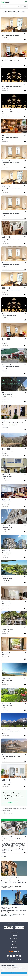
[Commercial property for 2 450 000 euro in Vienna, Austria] (14, 55)
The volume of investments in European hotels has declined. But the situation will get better (13, 882)
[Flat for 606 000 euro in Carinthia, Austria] (14, 623)
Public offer (14, 947)
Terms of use (14, 935)
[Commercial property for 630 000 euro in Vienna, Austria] (14, 182)
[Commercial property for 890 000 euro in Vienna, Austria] (14, 29)
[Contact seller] (25, 40)
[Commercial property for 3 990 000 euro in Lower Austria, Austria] (14, 80)
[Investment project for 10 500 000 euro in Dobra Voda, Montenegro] (14, 837)
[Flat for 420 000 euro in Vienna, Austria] (14, 649)
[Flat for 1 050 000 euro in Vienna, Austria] (14, 598)
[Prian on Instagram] (8, 956)
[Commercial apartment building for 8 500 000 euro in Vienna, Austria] (14, 418)
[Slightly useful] (7, 813)
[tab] (4, 857)
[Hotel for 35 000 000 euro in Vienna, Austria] (14, 390)
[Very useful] (12, 813)
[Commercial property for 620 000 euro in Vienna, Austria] (14, 157)
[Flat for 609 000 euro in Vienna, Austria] (14, 547)
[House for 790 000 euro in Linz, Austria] (14, 470)
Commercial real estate (6, 879)
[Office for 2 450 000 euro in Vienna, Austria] (14, 335)
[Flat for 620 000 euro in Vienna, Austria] (14, 496)
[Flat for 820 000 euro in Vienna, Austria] (14, 521)
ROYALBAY (4, 852)
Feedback (14, 944)
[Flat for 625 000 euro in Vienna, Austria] (14, 776)
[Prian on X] (11, 956)
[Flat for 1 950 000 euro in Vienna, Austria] (14, 572)
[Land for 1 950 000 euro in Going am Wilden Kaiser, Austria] (14, 725)
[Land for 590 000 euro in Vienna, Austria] (14, 674)
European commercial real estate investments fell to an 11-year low (13, 911)
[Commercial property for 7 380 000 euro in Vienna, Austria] (14, 361)
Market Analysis (4, 877)
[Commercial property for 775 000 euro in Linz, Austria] (14, 131)
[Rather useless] (5, 813)
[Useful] (9, 813)
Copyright (14, 941)
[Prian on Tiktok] (20, 956)
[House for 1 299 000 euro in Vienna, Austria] (14, 445)
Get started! (14, 973)
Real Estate (17, 877)
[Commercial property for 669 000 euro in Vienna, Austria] (14, 233)
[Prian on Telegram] (14, 956)
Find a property (14, 932)
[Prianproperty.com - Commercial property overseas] (5, 2)
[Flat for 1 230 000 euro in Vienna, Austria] (14, 700)
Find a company (14, 938)
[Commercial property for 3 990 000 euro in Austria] (14, 309)
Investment (11, 877)
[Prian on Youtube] (17, 956)
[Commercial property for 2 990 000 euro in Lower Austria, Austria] (14, 106)
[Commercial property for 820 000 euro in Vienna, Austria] (14, 258)
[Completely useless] (2, 813)
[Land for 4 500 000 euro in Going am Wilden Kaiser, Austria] (14, 750)
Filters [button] (24, 6)
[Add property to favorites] (25, 33)
